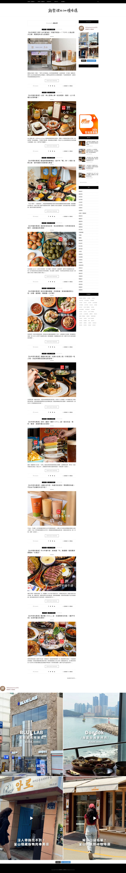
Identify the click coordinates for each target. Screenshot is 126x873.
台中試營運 (93, 309)
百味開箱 (63, 1)
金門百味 (80, 281)
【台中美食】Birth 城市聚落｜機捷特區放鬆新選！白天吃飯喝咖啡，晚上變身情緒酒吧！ (92, 151)
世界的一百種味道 (41, 1)
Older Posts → (71, 678)
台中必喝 (89, 302)
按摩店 (80, 237)
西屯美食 (80, 325)
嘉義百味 (80, 215)
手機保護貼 (81, 232)
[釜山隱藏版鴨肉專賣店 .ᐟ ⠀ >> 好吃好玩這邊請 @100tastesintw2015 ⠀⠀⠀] (83, 52)
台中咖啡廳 (92, 300)
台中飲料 (80, 311)
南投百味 (80, 194)
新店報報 (85, 320)
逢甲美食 (85, 325)
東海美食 (80, 322)
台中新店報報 (95, 302)
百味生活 (56, 1)
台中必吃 (85, 302)
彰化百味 (80, 229)
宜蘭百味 (80, 226)
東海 (89, 320)
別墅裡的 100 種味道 (68, 85)
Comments (35, 85)
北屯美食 (88, 298)
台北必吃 (85, 311)
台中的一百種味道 (87, 307)
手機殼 (80, 235)
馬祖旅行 (80, 287)
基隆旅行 (80, 218)
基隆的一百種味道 (82, 316)
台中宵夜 (80, 302)
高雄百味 (80, 289)
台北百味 (80, 205)
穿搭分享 (80, 273)
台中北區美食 (86, 300)
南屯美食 (93, 298)
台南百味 (80, 210)
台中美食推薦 (81, 309)
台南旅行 (80, 207)
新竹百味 (80, 248)
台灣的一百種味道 (31, 1)
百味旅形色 (49, 1)
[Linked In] (54, 85)
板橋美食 (85, 322)
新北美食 (80, 320)
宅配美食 (85, 318)
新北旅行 (80, 243)
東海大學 (92, 320)
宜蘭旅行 (80, 224)
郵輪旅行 (80, 278)
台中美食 (92, 307)
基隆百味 (80, 221)
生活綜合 (80, 259)
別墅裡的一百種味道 (82, 298)
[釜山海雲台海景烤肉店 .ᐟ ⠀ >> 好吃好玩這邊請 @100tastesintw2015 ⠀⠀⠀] (93, 38)
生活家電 (80, 257)
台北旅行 (80, 202)
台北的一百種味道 (91, 311)
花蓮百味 (80, 276)
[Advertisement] (88, 92)
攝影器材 (80, 240)
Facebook (88, 65)
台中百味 (44, 29)
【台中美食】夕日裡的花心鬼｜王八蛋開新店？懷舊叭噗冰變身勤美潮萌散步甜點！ (92, 167)
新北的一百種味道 (91, 318)
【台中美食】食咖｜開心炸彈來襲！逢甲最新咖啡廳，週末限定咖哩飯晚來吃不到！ (92, 159)
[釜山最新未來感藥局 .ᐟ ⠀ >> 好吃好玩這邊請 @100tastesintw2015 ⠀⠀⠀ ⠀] (83, 38)
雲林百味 (80, 284)
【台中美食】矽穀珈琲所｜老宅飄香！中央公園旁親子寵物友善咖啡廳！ (92, 143)
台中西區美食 (87, 309)
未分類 (80, 251)
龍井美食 (94, 325)
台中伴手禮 (81, 300)
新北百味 (80, 246)
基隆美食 (88, 316)
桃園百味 (80, 254)
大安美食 (80, 318)
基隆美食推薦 (93, 316)
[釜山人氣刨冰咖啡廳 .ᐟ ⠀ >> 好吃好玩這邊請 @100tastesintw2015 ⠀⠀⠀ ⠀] (93, 52)
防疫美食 (89, 325)
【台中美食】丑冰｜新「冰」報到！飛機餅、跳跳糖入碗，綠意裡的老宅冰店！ (92, 175)
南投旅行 (80, 191)
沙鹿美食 (89, 322)
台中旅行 (80, 196)
